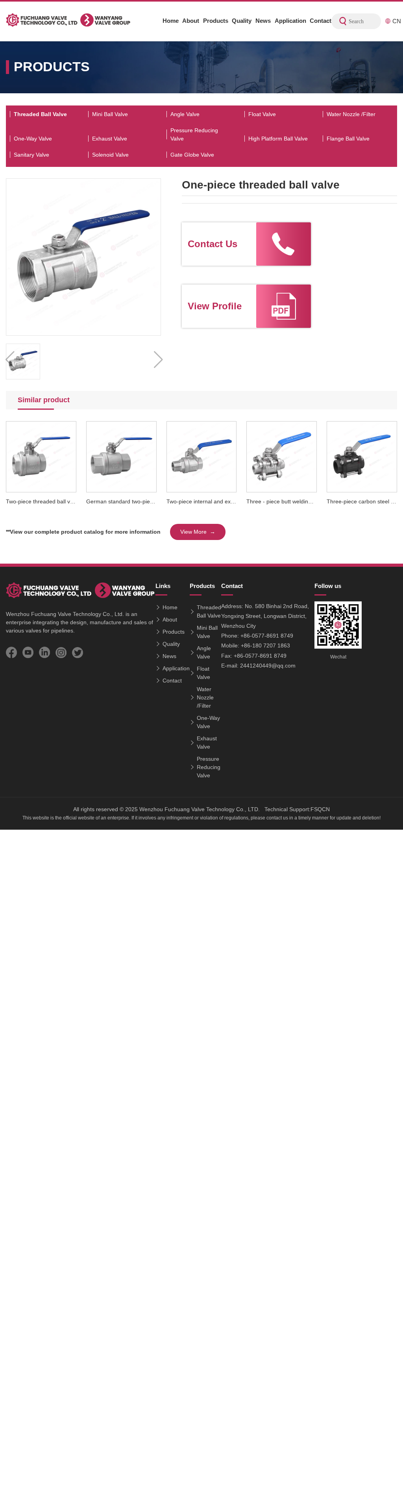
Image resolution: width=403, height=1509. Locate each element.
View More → (197, 532)
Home (171, 20)
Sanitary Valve (31, 155)
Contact (320, 20)
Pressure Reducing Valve (194, 134)
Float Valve (262, 114)
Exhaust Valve (109, 138)
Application (290, 20)
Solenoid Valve (110, 155)
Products (215, 20)
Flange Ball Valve (348, 138)
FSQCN (320, 809)
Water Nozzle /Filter (351, 114)
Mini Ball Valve (110, 114)
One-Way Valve (33, 138)
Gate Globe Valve (192, 155)
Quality (241, 20)
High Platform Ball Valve (278, 138)
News (263, 20)
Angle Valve (185, 114)
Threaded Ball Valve (40, 114)
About (190, 20)
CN (396, 21)
